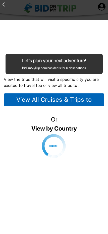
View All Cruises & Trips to (54, 99)
